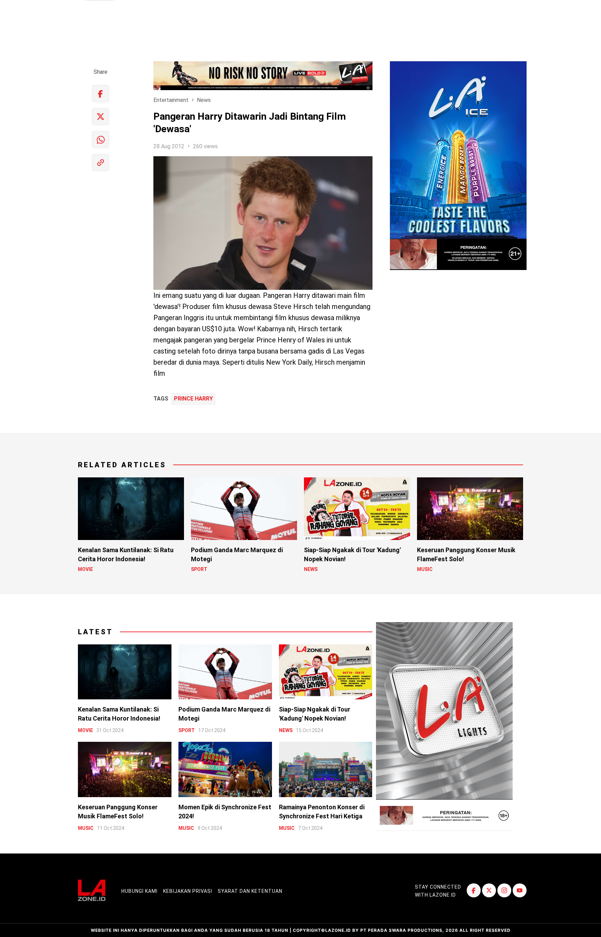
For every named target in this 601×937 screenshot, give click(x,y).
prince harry (193, 399)
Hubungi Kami (139, 891)
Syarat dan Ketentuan (250, 891)
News (204, 100)
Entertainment (171, 100)
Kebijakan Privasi (187, 891)
